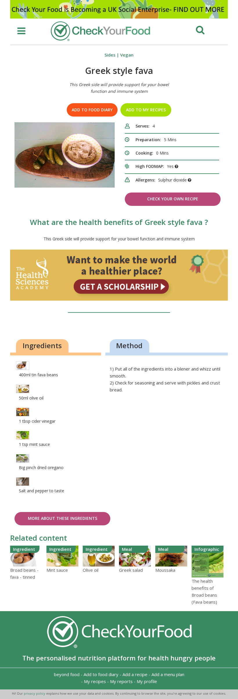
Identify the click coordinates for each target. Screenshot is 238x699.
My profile (147, 681)
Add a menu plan (168, 674)
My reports (121, 681)
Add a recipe (134, 674)
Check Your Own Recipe (172, 198)
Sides (110, 55)
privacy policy (35, 693)
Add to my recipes (146, 109)
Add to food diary (92, 109)
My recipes (95, 681)
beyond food (67, 674)
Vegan (127, 55)
